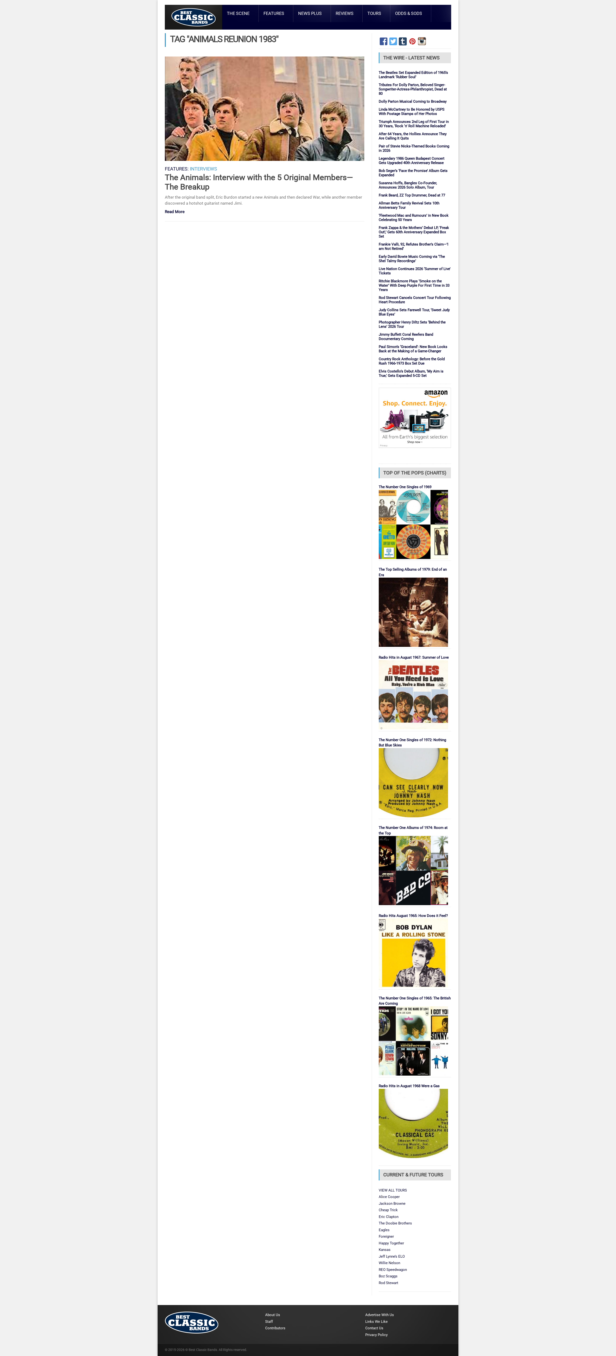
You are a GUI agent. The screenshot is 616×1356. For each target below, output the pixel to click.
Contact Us (374, 1328)
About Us (272, 1315)
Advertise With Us (379, 1315)
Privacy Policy (376, 1335)
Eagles (384, 1230)
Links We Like (376, 1321)
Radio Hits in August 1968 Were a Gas (409, 1086)
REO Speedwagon (393, 1270)
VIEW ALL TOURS (393, 1190)
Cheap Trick (388, 1210)
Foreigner (386, 1236)
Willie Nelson (389, 1263)
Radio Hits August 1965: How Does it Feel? (413, 916)
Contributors (275, 1328)
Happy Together (391, 1243)
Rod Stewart (388, 1283)
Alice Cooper (389, 1197)
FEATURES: (177, 169)
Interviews (203, 169)
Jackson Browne (392, 1203)
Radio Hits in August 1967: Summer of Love (414, 657)
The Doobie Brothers (395, 1223)
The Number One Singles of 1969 (405, 487)
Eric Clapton (388, 1217)
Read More (175, 212)
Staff (269, 1321)
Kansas (385, 1250)
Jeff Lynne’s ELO (392, 1256)
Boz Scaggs (388, 1276)
